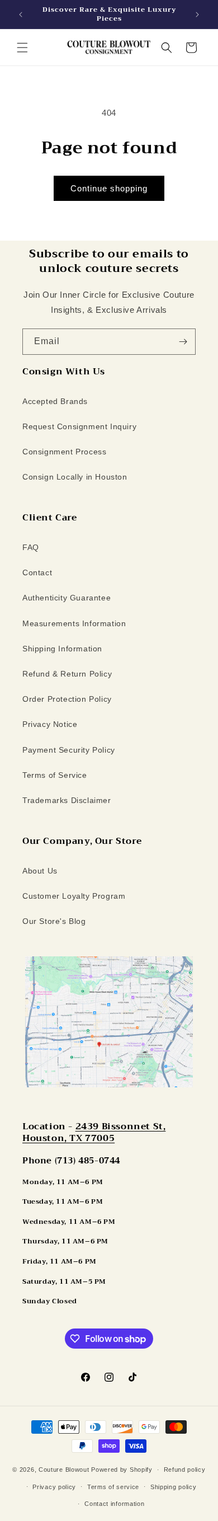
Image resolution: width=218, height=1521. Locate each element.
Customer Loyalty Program (73, 895)
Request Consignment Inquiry (79, 426)
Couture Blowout (64, 1469)
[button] (22, 47)
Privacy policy (54, 1487)
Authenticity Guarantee (66, 597)
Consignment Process (64, 451)
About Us (40, 870)
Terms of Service (54, 775)
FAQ (30, 547)
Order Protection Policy (67, 698)
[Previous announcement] (20, 14)
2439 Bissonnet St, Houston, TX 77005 (93, 1132)
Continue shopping (109, 188)
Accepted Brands (55, 401)
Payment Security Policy (68, 749)
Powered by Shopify (122, 1469)
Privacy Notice (49, 724)
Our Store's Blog (54, 921)
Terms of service (113, 1487)
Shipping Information (62, 648)
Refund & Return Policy (67, 673)
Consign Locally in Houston (74, 476)
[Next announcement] (197, 14)
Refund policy (185, 1469)
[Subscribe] (182, 341)
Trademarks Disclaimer (66, 800)
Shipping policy (173, 1487)
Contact (37, 572)
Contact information (114, 1503)
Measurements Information (74, 623)
